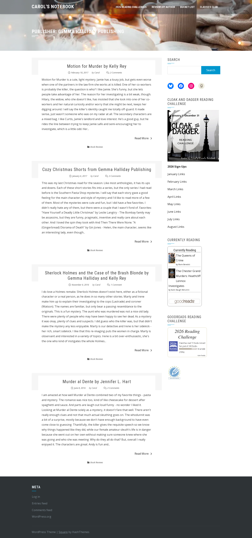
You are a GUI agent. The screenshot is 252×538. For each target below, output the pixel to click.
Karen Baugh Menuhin (180, 290)
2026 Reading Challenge (187, 334)
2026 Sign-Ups (177, 166)
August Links (175, 227)
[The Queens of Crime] (172, 258)
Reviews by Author (163, 7)
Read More (142, 138)
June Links (174, 212)
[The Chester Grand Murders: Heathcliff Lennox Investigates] (172, 273)
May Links (174, 204)
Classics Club (209, 7)
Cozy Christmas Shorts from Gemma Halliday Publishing (96, 169)
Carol (97, 72)
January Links (176, 174)
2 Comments (116, 72)
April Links (174, 197)
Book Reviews (96, 146)
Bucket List (187, 7)
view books (201, 355)
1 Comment (116, 284)
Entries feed (39, 503)
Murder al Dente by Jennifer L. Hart (97, 381)
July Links (173, 219)
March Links (175, 189)
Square (63, 532)
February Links (177, 182)
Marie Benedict (184, 264)
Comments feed (42, 510)
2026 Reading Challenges (131, 7)
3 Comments (115, 176)
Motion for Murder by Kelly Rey (97, 66)
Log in (36, 497)
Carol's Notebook (53, 6)
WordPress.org (41, 516)
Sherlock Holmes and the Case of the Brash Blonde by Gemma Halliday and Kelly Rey (97, 275)
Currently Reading (184, 250)
